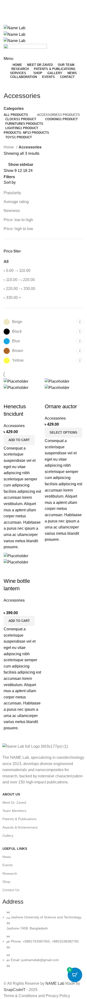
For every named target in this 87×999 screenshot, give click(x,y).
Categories (14, 109)
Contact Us (10, 890)
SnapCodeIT (15, 990)
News (6, 857)
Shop (6, 882)
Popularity (12, 193)
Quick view (10, 397)
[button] (19, 440)
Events (7, 865)
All (6, 262)
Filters (9, 177)
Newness (12, 211)
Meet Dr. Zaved (14, 802)
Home (9, 147)
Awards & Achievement (19, 827)
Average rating (16, 202)
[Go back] (10, 85)
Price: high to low (18, 229)
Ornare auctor (61, 406)
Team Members (14, 811)
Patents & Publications (19, 819)
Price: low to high (18, 220)
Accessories (14, 426)
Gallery (7, 835)
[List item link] (43, 941)
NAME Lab (54, 983)
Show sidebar (20, 164)
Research (9, 873)
